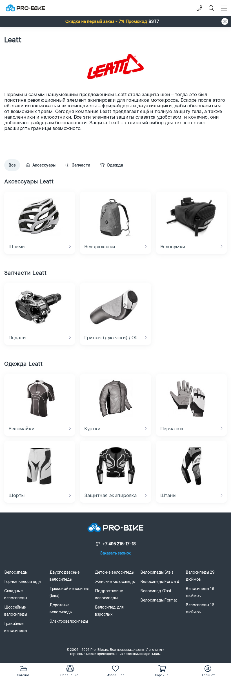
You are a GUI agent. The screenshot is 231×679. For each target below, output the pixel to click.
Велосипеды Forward (159, 581)
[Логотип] (25, 8)
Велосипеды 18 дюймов (200, 592)
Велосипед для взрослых (109, 610)
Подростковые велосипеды (109, 594)
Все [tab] (12, 165)
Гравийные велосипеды (15, 627)
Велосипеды (16, 572)
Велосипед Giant (156, 591)
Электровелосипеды (69, 621)
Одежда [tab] (115, 165)
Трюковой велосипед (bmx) (70, 592)
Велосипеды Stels (156, 572)
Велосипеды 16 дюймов (200, 608)
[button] (115, 21)
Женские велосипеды (115, 581)
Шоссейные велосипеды (15, 610)
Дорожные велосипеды (61, 608)
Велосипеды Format (158, 600)
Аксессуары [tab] (43, 165)
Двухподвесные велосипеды (64, 576)
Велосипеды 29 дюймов (200, 576)
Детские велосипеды (114, 572)
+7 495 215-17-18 (119, 543)
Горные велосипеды (22, 581)
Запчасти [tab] (81, 165)
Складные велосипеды (15, 594)
